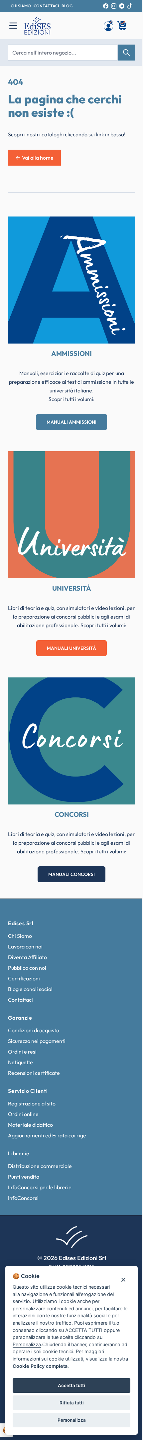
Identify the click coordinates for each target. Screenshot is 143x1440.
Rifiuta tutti (72, 1402)
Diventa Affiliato (27, 957)
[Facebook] (105, 6)
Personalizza (72, 1420)
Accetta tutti (71, 1385)
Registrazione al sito (32, 1103)
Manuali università (71, 648)
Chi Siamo (20, 936)
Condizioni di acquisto (33, 1030)
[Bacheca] (108, 25)
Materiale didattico (30, 1124)
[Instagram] (113, 6)
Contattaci (20, 999)
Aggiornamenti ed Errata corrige (47, 1135)
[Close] (123, 1279)
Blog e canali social (30, 989)
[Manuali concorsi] (71, 740)
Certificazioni (24, 978)
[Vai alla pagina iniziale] (60, 26)
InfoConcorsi (23, 1198)
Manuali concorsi (71, 874)
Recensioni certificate (34, 1073)
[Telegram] (121, 6)
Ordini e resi (22, 1051)
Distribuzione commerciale (40, 1166)
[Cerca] (126, 53)
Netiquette (20, 1062)
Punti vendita (23, 1176)
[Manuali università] (71, 514)
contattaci (46, 5)
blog (67, 5)
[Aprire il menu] (13, 25)
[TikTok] (129, 6)
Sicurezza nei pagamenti (37, 1041)
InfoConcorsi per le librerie (40, 1187)
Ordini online (23, 1114)
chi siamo (21, 5)
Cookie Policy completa (40, 1366)
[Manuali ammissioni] (71, 280)
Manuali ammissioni (71, 422)
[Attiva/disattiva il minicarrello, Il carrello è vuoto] (122, 25)
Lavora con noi (25, 946)
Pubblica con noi (27, 967)
